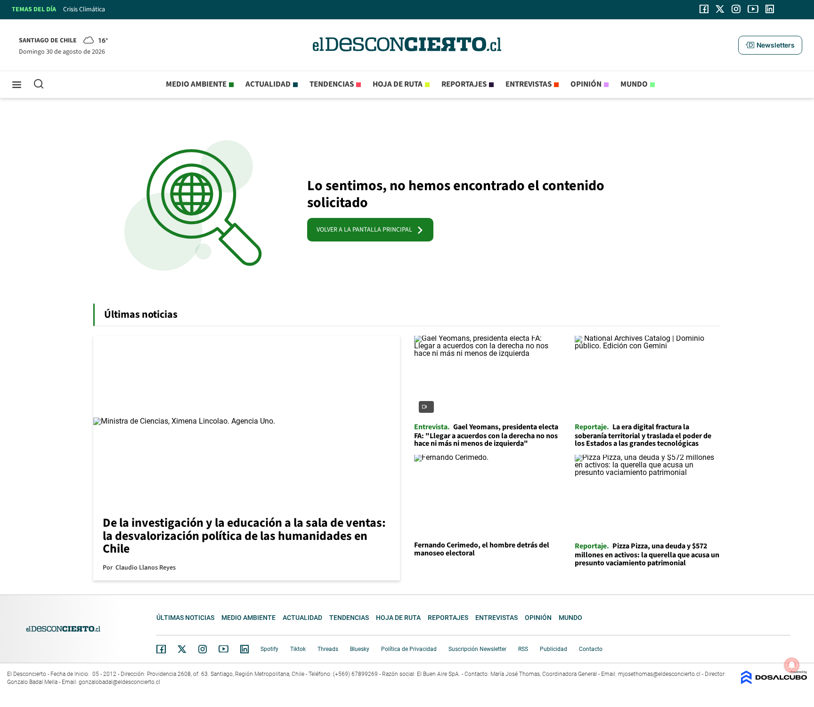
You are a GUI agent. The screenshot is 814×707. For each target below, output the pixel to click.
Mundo (634, 84)
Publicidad (553, 649)
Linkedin (244, 649)
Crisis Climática (84, 9)
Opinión (586, 84)
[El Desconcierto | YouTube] (753, 9)
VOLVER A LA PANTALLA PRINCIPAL (366, 229)
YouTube (223, 648)
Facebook (161, 649)
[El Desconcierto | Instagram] (736, 9)
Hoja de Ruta (398, 84)
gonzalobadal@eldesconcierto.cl (119, 682)
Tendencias (331, 84)
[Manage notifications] (791, 665)
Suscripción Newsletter (477, 649)
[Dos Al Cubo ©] (774, 681)
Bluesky (359, 649)
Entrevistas (528, 84)
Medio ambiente (196, 84)
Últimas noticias (185, 617)
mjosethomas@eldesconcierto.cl (659, 674)
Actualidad (268, 84)
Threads (327, 649)
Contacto (590, 649)
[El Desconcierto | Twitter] (720, 9)
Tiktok (298, 649)
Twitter (182, 649)
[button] (770, 45)
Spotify (269, 649)
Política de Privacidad (409, 649)
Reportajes (464, 84)
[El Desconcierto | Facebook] (704, 9)
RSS (523, 649)
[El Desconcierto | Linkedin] (769, 9)
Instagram (202, 649)
